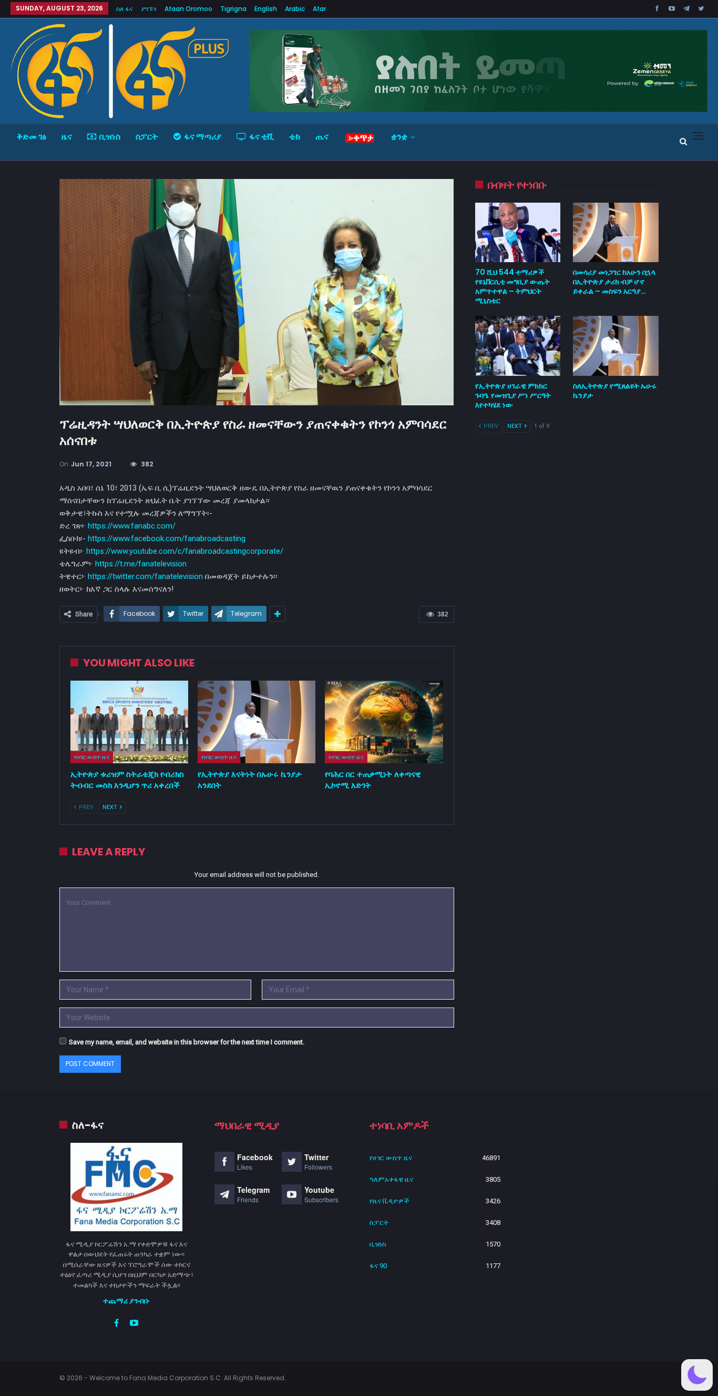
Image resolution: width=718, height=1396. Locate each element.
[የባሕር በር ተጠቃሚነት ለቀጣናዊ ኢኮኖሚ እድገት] (384, 722)
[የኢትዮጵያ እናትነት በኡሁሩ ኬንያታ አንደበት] (256, 722)
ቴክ (294, 137)
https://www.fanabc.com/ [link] (132, 526)
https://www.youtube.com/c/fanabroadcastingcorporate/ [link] (184, 551)
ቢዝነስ (109, 137)
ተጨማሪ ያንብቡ (126, 1300)
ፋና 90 (378, 1266)
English (265, 8)
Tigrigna (233, 8)
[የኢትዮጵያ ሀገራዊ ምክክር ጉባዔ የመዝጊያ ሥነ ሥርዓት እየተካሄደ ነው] (518, 346)
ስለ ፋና (124, 8)
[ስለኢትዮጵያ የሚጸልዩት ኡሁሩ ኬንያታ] (616, 346)
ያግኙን (149, 8)
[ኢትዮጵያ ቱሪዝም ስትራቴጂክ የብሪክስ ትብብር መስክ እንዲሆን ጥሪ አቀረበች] (129, 722)
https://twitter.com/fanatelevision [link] (145, 576)
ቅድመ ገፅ (31, 137)
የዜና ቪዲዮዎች (389, 1201)
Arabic (295, 8)
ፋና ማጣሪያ (202, 137)
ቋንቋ (399, 137)
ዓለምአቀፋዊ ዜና (391, 1179)
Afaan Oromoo (188, 8)
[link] (166, 538)
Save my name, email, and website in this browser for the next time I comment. (186, 1042)
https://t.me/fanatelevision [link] (141, 564)
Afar (319, 8)
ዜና (66, 137)
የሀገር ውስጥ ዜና (91, 757)
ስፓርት (147, 137)
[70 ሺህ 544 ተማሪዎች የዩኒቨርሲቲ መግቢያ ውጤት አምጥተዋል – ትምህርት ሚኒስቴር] (518, 233)
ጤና (322, 137)
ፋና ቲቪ (261, 137)
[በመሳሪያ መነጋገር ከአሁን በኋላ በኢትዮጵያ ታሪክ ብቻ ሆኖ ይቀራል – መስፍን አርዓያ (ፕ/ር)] (616, 233)
